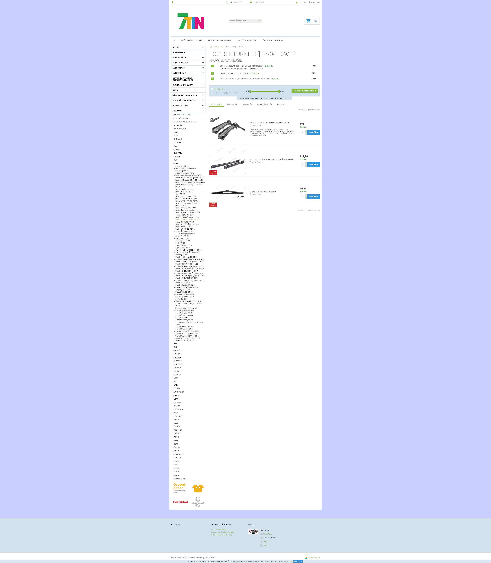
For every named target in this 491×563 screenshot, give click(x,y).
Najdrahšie (247, 104)
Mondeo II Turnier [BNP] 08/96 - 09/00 (189, 269)
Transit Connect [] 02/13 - (185, 327)
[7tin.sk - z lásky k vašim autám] (191, 22)
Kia (175, 382)
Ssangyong (179, 454)
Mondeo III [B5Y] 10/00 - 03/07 (186, 271)
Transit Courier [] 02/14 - (184, 320)
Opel (176, 423)
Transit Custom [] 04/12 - (184, 329)
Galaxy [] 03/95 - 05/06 (183, 231)
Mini (176, 413)
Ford (176, 163)
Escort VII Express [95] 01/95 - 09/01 (189, 180)
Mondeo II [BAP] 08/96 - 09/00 (186, 264)
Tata (176, 465)
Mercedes (178, 409)
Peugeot (178, 427)
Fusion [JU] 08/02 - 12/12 (185, 229)
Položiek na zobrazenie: (305, 91)
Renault (177, 434)
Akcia (216, 93)
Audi (176, 132)
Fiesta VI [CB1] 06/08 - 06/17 (186, 203)
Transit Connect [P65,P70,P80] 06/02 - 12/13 (189, 323)
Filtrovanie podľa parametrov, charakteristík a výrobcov (263, 98)
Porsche (178, 430)
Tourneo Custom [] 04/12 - (185, 341)
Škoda (177, 447)
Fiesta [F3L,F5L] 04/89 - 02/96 (186, 196)
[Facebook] (172, 2)
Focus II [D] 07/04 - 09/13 (184, 215)
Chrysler (178, 364)
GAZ (175, 347)
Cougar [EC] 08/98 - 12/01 (185, 173)
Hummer (177, 357)
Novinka (226, 93)
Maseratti (178, 402)
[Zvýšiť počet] (306, 131)
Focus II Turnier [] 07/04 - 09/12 (187, 220)
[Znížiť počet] (306, 133)
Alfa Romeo (179, 125)
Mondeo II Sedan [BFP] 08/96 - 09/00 (189, 266)
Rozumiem (298, 561)
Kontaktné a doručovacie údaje (223, 532)
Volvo (177, 475)
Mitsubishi (178, 416)
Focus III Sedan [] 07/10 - (184, 227)
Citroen (177, 142)
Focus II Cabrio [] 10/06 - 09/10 (187, 217)
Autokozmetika (180, 63)
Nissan (177, 420)
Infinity (177, 368)
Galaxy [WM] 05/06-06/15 (185, 234)
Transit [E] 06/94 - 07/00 (184, 310)
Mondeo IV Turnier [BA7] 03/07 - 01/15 (189, 280)
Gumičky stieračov (182, 115)
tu (291, 561)
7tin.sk (265, 542)
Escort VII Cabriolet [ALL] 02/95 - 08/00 (190, 182)
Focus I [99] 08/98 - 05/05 (185, 210)
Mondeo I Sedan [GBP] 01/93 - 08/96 (189, 259)
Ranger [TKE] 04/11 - (183, 290)
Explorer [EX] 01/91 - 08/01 (185, 189)
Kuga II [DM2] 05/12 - (183, 248)
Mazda (177, 406)
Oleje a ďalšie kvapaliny (185, 100)
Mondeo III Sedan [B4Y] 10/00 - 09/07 (189, 273)
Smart (177, 451)
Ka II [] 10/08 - (180, 243)
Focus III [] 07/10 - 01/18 (184, 222)
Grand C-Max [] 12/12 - (183, 238)
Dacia (176, 146)
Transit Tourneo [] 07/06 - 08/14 (187, 336)
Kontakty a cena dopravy (219, 40)
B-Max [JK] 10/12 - (182, 166)
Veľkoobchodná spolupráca (221, 535)
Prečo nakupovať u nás (191, 40)
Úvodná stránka (174, 40)
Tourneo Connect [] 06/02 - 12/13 (187, 338)
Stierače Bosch (181, 118)
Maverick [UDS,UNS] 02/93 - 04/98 (188, 250)
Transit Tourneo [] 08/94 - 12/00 (187, 331)
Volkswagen (179, 479)
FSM (176, 343)
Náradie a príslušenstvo (185, 95)
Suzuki (177, 461)
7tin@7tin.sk (268, 534)
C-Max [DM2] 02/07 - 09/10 (185, 168)
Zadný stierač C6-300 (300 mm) (239, 73)
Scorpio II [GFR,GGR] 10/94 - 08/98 (188, 301)
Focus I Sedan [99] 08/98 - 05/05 (187, 213)
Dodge (177, 156)
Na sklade (218, 89)
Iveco (176, 371)
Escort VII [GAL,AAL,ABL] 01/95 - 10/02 (189, 178)
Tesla (176, 468)
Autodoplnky (179, 58)
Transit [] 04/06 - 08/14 (184, 315)
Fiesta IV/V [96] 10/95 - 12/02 (186, 201)
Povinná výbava (180, 106)
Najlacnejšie (232, 104)
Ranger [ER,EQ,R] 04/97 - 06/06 (187, 287)
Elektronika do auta (183, 85)
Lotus (177, 399)
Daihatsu (178, 153)
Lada (176, 385)
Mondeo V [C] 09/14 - (183, 283)
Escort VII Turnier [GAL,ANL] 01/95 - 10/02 (188, 186)
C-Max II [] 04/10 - (182, 171)
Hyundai (177, 354)
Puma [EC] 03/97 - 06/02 (184, 294)
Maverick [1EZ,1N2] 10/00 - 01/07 (187, 252)
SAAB (176, 440)
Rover (177, 437)
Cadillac (178, 139)
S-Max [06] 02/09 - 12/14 (184, 297)
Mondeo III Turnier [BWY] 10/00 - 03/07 (190, 276)
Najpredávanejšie (264, 104)
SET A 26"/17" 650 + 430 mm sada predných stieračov (249, 79)
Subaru (177, 458)
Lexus (176, 395)
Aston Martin (180, 129)
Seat (176, 444)
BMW (176, 136)
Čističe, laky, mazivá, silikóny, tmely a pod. (183, 79)
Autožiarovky (179, 73)
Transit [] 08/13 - (181, 317)
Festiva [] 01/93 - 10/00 (184, 192)
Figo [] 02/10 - (180, 194)
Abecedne (281, 104)
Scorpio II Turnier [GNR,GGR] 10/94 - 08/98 (189, 305)
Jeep (176, 378)
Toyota (177, 472)
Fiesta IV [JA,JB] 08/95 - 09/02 (186, 198)
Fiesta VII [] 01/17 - (182, 205)
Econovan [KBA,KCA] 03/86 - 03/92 (188, 175)
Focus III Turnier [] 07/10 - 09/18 (187, 224)
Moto (175, 90)
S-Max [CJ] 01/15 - (182, 299)
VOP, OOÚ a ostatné (218, 529)
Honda (177, 350)
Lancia (177, 388)
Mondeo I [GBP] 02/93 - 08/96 (186, 257)
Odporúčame (216, 104)
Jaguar (177, 375)
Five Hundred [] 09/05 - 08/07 (186, 208)
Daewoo (177, 150)
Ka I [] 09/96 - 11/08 (182, 241)
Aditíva (176, 47)
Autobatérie (179, 52)
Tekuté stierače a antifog (185, 122)
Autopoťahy (179, 68)
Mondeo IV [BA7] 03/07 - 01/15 (186, 278)
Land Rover (179, 392)
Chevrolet (179, 361)
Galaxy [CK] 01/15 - (182, 236)
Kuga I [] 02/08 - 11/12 (183, 245)
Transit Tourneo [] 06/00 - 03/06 (187, 334)
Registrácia (315, 2)
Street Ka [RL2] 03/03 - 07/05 (186, 308)
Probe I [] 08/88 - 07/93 (184, 292)
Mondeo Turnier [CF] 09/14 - (185, 285)
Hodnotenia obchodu (247, 40)
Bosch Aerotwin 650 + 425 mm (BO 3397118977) (246, 66)
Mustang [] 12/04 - (182, 255)
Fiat (175, 160)
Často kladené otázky (273, 40)
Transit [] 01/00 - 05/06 (184, 313)
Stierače (177, 111)
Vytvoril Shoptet (314, 558)
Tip (236, 93)
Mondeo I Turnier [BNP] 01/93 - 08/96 (189, 262)
